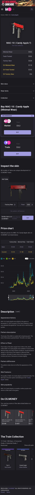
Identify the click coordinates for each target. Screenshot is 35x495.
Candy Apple (22, 43)
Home (2, 15)
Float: (23, 204)
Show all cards (29, 445)
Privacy (3, 492)
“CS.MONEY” (11, 488)
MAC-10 (7, 15)
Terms (8, 492)
